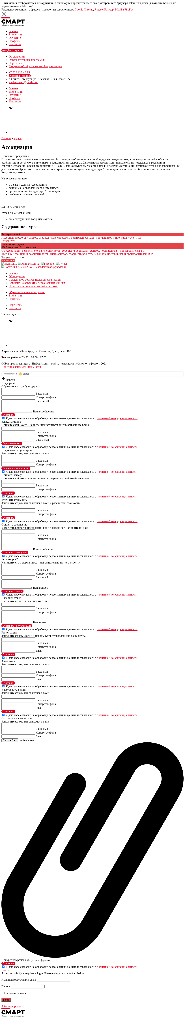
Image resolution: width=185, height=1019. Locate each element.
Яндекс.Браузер (104, 9)
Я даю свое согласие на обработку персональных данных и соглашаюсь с (71, 418)
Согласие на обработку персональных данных (37, 282)
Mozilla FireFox (124, 9)
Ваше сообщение (43, 411)
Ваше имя (42, 393)
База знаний (16, 34)
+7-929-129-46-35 (19, 72)
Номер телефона (46, 397)
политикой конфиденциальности (117, 418)
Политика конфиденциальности (21, 366)
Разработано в (10, 373)
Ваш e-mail (42, 401)
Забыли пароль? (11, 1006)
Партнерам (15, 63)
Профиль (14, 41)
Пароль (5, 986)
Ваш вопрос (40, 587)
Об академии (17, 56)
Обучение (15, 37)
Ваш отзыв (39, 622)
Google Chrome (84, 9)
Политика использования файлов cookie (33, 286)
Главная (13, 31)
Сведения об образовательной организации (35, 66)
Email (39, 650)
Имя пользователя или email (18, 979)
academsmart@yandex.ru (23, 82)
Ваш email (42, 577)
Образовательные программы (27, 59)
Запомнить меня (15, 993)
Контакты (15, 44)
